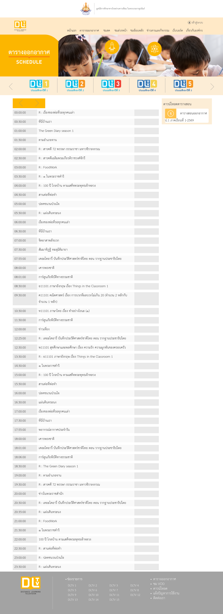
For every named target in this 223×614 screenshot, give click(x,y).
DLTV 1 (72, 585)
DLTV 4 (134, 585)
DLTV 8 (134, 590)
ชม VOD (159, 584)
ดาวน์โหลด (160, 588)
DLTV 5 (72, 590)
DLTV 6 (93, 590)
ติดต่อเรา (159, 598)
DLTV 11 (114, 595)
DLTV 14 (93, 600)
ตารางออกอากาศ (164, 579)
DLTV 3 (114, 585)
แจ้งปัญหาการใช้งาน (166, 593)
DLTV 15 (114, 600)
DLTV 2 (93, 585)
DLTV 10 (93, 595)
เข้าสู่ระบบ (197, 22)
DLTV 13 (73, 600)
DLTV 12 (135, 595)
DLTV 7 (114, 590)
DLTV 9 (72, 595)
